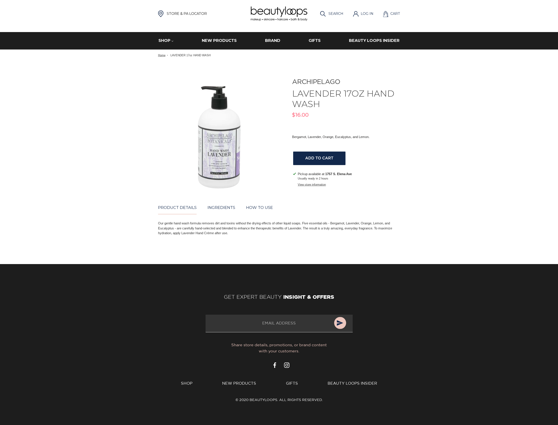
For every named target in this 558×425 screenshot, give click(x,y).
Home (161, 55)
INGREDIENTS (221, 207)
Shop (186, 383)
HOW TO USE (259, 207)
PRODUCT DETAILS (177, 207)
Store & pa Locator (187, 14)
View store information (312, 184)
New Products (239, 383)
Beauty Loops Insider (352, 383)
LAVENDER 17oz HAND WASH (190, 55)
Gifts (292, 383)
